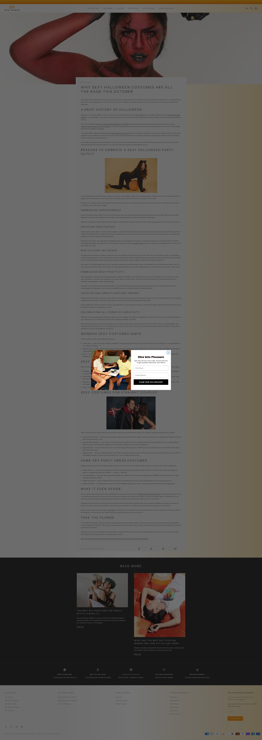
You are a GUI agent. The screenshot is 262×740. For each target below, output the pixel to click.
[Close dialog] (168, 352)
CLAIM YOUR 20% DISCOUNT (151, 382)
